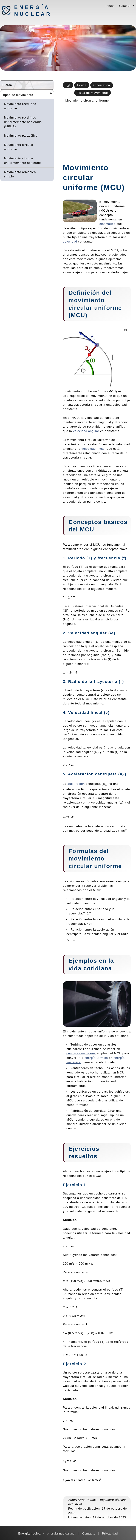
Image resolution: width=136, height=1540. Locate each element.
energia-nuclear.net (61, 1533)
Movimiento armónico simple (20, 174)
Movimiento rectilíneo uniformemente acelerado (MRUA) (23, 122)
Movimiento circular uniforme (18, 147)
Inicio (110, 5)
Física (7, 85)
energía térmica (96, 1058)
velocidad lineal (93, 448)
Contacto (88, 1533)
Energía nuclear (32, 10)
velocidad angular (86, 431)
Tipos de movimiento (17, 95)
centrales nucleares (81, 1053)
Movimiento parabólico (21, 135)
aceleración (76, 783)
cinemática (107, 224)
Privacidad (110, 1533)
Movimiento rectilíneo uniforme (20, 106)
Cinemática (101, 85)
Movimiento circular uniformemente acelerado (23, 161)
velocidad (70, 241)
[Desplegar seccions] (50, 94)
